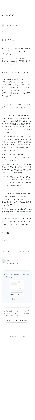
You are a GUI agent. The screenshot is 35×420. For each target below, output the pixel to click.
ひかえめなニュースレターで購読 (16, 320)
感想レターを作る (16, 294)
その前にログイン (17, 299)
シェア (24, 336)
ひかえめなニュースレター (19, 311)
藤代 (8, 260)
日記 (4, 240)
